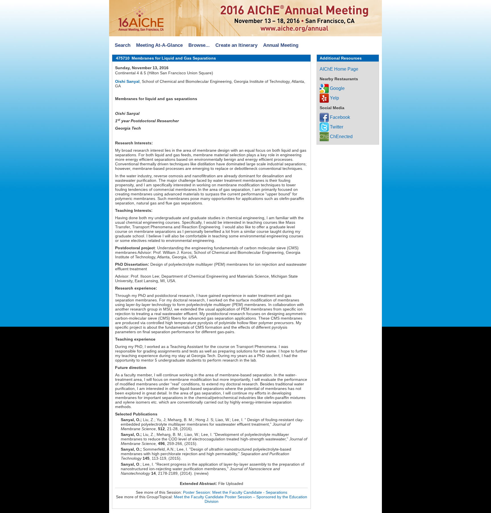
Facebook (339, 117)
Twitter (336, 126)
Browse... (199, 45)
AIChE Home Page (339, 69)
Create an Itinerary (236, 45)
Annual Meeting (280, 45)
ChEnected (341, 136)
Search (122, 45)
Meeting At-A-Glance (159, 45)
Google (337, 88)
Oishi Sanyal (127, 81)
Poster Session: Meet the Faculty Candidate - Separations (235, 492)
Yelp (334, 98)
